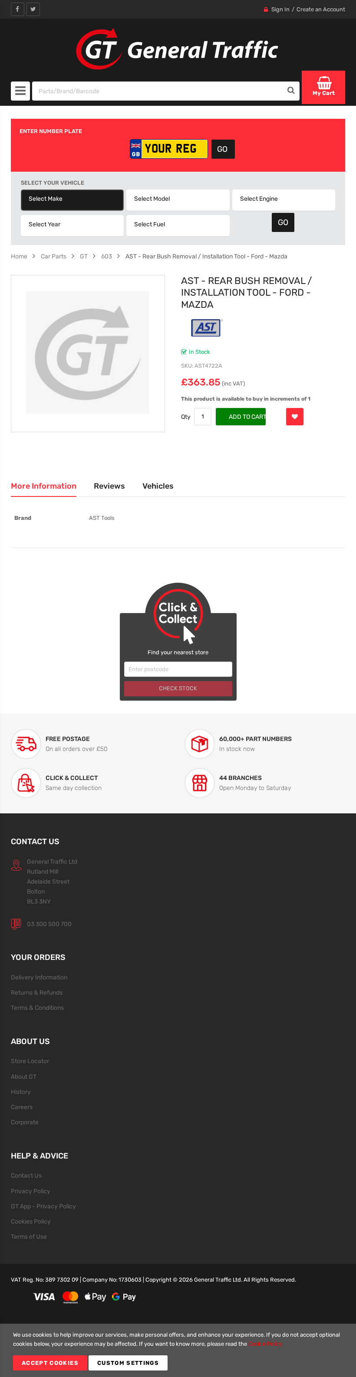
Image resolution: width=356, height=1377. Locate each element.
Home (19, 256)
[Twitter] (33, 9)
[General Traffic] (178, 49)
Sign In (280, 9)
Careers (22, 1106)
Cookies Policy (31, 1221)
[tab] (43, 486)
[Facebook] (17, 9)
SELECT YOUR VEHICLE (52, 182)
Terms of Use (29, 1236)
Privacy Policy (30, 1191)
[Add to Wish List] (294, 416)
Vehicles (158, 485)
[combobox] (157, 91)
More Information (43, 485)
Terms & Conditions (37, 1007)
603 (106, 256)
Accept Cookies (50, 1363)
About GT (23, 1076)
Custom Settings (128, 1363)
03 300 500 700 (49, 923)
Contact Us (26, 1175)
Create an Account (321, 9)
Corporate (25, 1122)
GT (84, 256)
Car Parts (53, 256)
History (21, 1091)
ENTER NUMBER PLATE (51, 131)
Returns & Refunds (37, 992)
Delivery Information (39, 977)
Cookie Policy (265, 1344)
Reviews (109, 485)
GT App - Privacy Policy (43, 1206)
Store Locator (30, 1060)
